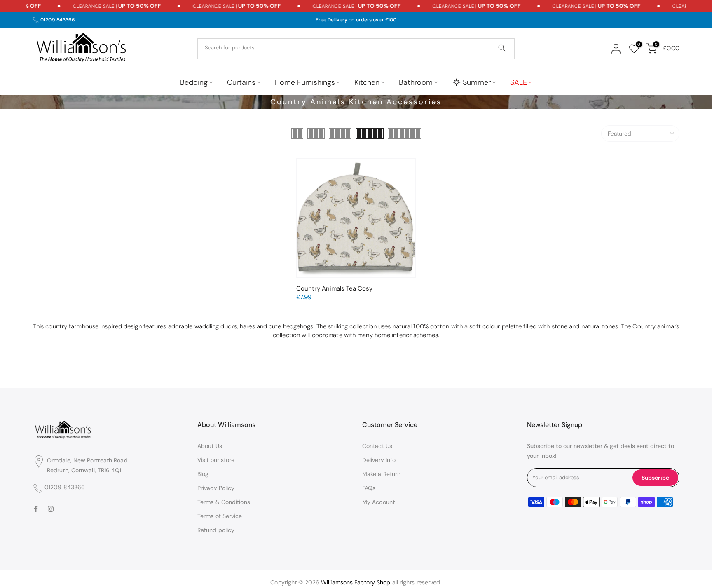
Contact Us (377, 446)
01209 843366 (57, 19)
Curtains (241, 82)
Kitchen (366, 82)
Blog (202, 474)
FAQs (368, 488)
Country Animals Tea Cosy (334, 288)
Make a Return (381, 474)
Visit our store (216, 460)
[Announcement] (106, 6)
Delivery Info (379, 460)
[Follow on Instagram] (50, 509)
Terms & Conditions (223, 502)
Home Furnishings (305, 82)
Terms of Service (219, 516)
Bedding (194, 82)
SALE (518, 82)
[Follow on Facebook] (36, 509)
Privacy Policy (215, 488)
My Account (378, 502)
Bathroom (416, 82)
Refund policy (215, 530)
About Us (209, 446)
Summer (477, 82)
